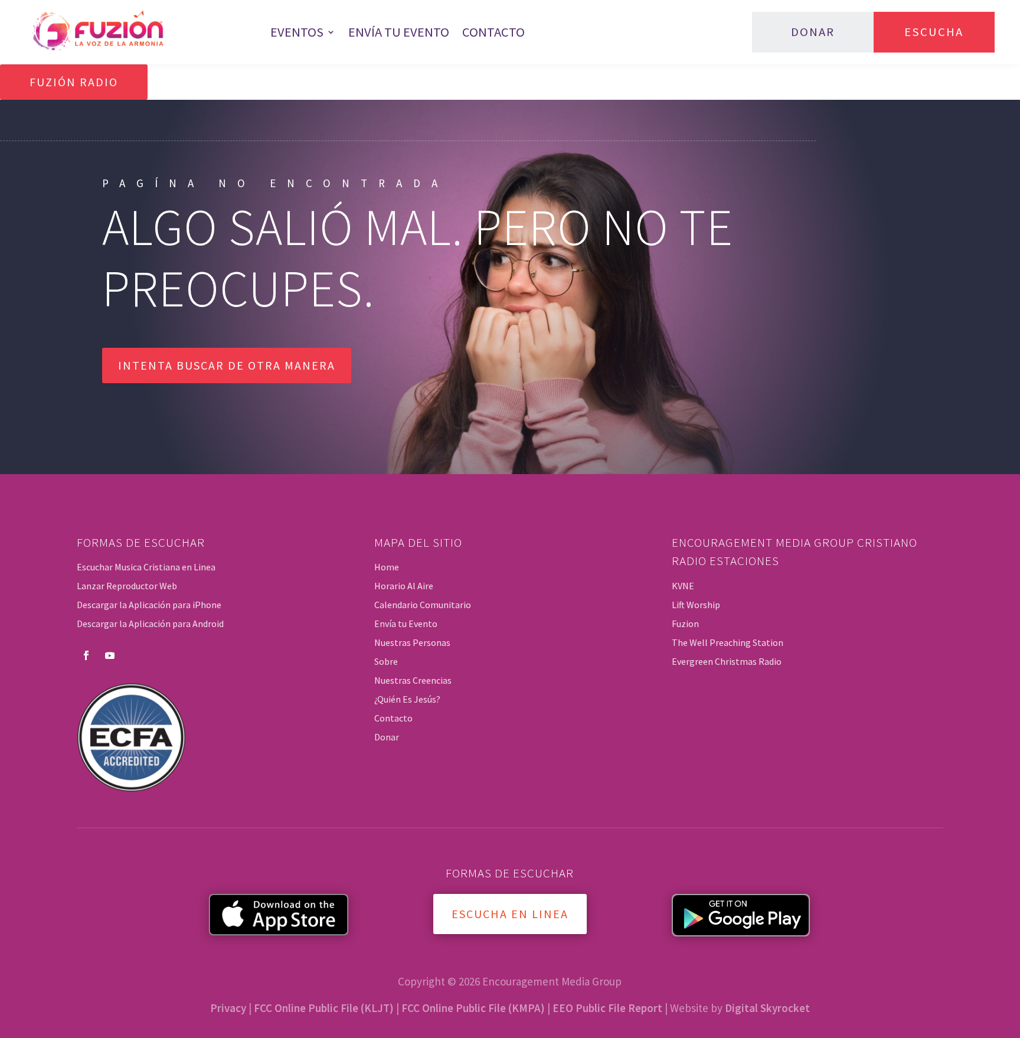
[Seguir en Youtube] (109, 655)
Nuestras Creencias (413, 680)
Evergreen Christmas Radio (727, 661)
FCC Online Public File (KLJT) (324, 1008)
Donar (813, 32)
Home (386, 567)
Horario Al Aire (403, 586)
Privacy (228, 1008)
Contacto (493, 32)
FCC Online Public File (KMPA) (473, 1008)
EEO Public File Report (607, 1008)
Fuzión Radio (74, 81)
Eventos (296, 32)
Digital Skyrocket (767, 1008)
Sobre (386, 661)
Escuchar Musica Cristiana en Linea (146, 567)
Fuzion (685, 623)
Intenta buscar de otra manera (226, 365)
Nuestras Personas (412, 642)
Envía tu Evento (398, 32)
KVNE (683, 586)
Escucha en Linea (510, 913)
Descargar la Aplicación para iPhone (149, 605)
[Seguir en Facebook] (86, 655)
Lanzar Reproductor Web (127, 586)
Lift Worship (696, 605)
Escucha (933, 32)
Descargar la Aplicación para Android (150, 623)
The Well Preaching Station (727, 642)
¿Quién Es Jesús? (407, 699)
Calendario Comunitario (422, 605)
